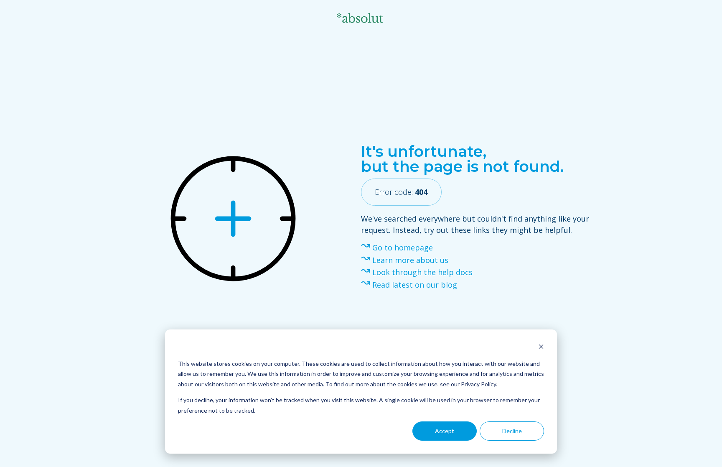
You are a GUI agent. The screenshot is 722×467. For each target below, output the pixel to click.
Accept (444, 430)
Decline (512, 430)
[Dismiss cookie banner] (541, 347)
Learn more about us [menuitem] (410, 260)
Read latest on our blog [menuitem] (414, 285)
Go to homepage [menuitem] (402, 247)
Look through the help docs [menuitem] (422, 272)
